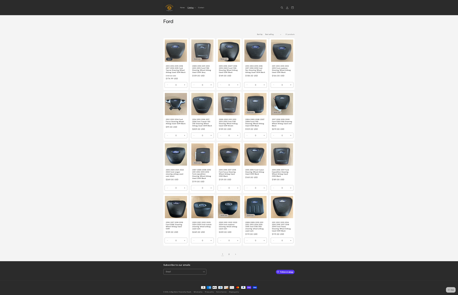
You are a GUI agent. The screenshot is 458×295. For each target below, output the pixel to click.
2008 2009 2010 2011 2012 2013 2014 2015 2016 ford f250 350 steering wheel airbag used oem (254, 227)
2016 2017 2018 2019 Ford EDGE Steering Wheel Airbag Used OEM (174, 226)
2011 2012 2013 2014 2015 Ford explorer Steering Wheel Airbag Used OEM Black (281, 69)
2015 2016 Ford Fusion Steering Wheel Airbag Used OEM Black (254, 172)
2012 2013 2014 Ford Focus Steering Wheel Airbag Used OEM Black (175, 121)
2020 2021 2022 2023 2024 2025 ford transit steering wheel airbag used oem (202, 226)
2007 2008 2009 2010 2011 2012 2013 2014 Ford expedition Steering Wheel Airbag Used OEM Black (201, 174)
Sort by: (260, 34)
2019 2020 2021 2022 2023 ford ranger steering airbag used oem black (175, 173)
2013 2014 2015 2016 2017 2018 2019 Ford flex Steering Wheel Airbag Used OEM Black (255, 69)
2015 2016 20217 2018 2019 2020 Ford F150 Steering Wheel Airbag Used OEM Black (228, 69)
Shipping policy (234, 292)
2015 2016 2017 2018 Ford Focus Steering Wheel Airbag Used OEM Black (227, 173)
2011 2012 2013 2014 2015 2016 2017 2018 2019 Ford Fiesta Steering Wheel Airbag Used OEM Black (281, 227)
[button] (191, 7)
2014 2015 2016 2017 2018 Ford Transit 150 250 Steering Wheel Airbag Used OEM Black (202, 122)
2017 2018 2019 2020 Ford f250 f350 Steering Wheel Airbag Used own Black (282, 122)
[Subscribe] (203, 272)
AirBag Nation (173, 292)
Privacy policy (209, 292)
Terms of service (221, 292)
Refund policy (198, 292)
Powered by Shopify (185, 292)
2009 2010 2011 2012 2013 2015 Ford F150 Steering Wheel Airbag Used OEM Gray (201, 69)
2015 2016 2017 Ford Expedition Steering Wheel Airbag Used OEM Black (280, 173)
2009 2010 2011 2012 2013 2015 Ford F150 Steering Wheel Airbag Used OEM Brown (228, 122)
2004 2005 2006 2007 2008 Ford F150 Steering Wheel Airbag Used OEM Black (254, 122)
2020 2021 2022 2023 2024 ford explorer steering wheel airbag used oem (228, 226)
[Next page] (235, 254)
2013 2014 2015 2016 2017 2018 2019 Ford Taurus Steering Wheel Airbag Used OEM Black (175, 69)
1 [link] (222, 254)
